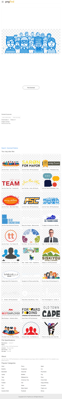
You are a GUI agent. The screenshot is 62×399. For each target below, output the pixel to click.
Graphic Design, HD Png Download (50, 318)
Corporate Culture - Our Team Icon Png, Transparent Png (15, 262)
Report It (4, 148)
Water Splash (24, 388)
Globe (22, 385)
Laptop (3, 374)
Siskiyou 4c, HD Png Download (49, 262)
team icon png (16, 117)
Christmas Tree (25, 380)
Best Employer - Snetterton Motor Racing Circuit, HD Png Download (18, 318)
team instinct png (6, 117)
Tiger (3, 377)
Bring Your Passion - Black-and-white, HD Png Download (35, 225)
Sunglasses (24, 369)
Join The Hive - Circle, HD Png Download (32, 188)
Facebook (23, 391)
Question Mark (5, 391)
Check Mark (44, 380)
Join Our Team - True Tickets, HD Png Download (13, 244)
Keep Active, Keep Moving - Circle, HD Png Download (35, 299)
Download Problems (12, 148)
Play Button (43, 371)
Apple (42, 366)
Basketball (4, 371)
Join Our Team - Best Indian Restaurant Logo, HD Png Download (17, 207)
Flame (22, 366)
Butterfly (4, 369)
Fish (3, 385)
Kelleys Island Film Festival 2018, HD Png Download (14, 281)
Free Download (31, 87)
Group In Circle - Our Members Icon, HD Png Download (35, 337)
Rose (42, 377)
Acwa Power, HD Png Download (29, 318)
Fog (42, 374)
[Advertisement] (31, 18)
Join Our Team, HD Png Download (30, 169)
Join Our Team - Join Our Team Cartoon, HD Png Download (16, 169)
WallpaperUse (24, 377)
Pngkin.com (44, 388)
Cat (42, 369)
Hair (22, 382)
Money (42, 391)
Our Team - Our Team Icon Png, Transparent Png (34, 244)
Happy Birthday (44, 382)
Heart (3, 366)
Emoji (3, 380)
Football (3, 382)
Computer (43, 385)
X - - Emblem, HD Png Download (9, 299)
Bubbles (23, 374)
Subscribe (23, 371)
